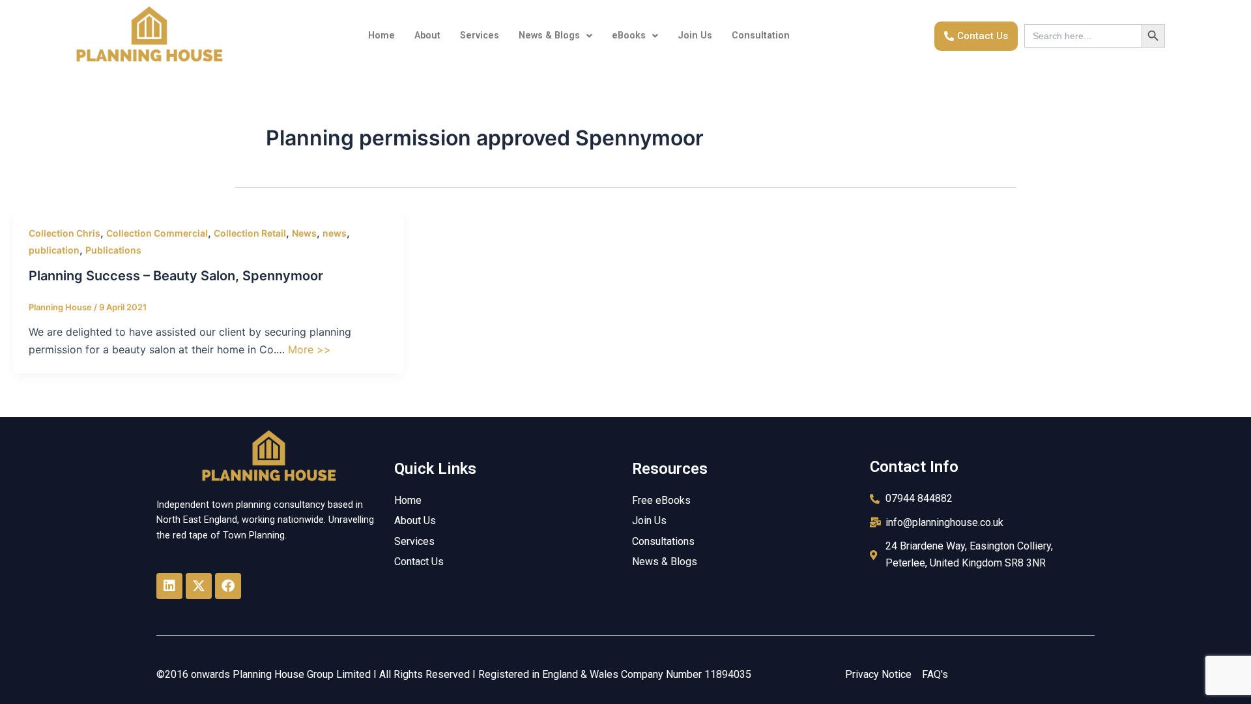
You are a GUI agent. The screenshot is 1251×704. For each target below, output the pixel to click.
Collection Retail (250, 233)
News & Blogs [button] (549, 35)
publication (54, 250)
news (335, 233)
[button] (555, 36)
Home (381, 35)
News (304, 233)
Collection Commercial (157, 233)
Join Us (695, 35)
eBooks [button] (629, 35)
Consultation (761, 35)
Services (479, 35)
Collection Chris (64, 233)
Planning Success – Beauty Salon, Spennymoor (176, 276)
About (427, 35)
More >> (309, 349)
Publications (113, 250)
